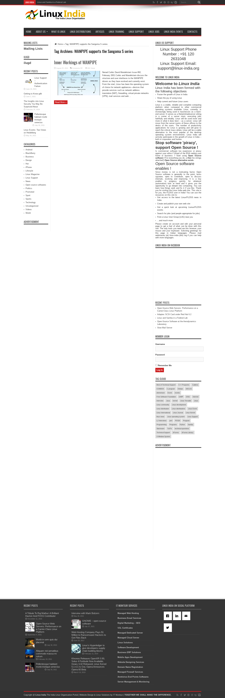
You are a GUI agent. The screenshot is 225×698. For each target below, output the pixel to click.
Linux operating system (176, 417)
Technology (31, 202)
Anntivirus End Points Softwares (133, 677)
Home (28, 31)
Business (30, 157)
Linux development (179, 405)
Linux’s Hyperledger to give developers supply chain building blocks (93, 648)
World (28, 213)
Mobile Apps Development (130, 657)
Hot (27, 164)
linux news (160, 417)
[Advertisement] (145, 17)
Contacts (192, 31)
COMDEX (160, 389)
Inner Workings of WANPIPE (75, 62)
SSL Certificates (125, 628)
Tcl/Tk (169, 428)
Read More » (60, 102)
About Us (40, 31)
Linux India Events (173, 31)
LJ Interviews (162, 420)
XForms (176, 432)
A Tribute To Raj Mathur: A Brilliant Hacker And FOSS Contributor (42, 614)
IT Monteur (118, 695)
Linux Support (136, 31)
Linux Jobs (153, 31)
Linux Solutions (125, 642)
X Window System (163, 436)
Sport (28, 195)
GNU (188, 397)
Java (168, 401)
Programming (162, 424)
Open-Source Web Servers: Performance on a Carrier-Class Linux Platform (48, 627)
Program (186, 420)
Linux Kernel (190, 413)
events (177, 393)
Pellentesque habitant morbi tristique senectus (48, 665)
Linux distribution (163, 409)
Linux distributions (178, 409)
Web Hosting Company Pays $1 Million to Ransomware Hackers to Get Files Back (88, 635)
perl (170, 420)
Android (29, 150)
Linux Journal (178, 413)
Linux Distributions (80, 31)
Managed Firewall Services (130, 672)
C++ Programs (183, 385)
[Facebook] (168, 616)
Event (170, 393)
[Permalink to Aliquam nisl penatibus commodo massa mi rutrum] (29, 658)
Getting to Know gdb (33, 94)
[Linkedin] (177, 616)
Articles (100, 31)
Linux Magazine (32, 174)
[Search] (199, 2)
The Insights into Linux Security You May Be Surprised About (34, 104)
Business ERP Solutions (129, 652)
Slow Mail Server (164, 328)
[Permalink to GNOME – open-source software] (76, 628)
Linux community (163, 405)
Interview (160, 401)
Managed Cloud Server (128, 638)
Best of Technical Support (166, 385)
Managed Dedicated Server (130, 633)
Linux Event (192, 409)
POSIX (177, 420)
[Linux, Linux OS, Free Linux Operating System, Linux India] (54, 17)
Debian (180, 389)
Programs (173, 424)
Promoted (30, 192)
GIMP (181, 397)
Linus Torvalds (185, 401)
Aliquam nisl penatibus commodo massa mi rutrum (47, 654)
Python (182, 424)
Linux (196, 401)
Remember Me (164, 365)
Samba (190, 424)
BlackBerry (30, 153)
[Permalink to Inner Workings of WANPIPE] (77, 94)
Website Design (87, 695)
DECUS (189, 389)
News (28, 181)
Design (29, 160)
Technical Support (163, 432)
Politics (29, 188)
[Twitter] (168, 627)
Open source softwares (36, 185)
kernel (175, 401)
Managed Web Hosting (128, 613)
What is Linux (58, 31)
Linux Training (116, 31)
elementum (161, 393)
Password (160, 355)
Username (160, 344)
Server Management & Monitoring (133, 682)
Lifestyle (29, 171)
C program (171, 389)
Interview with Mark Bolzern (85, 613)
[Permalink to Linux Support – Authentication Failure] (28, 85)
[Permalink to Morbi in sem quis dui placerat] (29, 647)
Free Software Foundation (166, 397)
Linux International (163, 413)
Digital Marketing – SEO (129, 623)
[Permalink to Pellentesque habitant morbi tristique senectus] (28, 121)
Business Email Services (129, 618)
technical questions (182, 428)
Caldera (195, 385)
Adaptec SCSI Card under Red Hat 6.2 (174, 314)
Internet (195, 397)
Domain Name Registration (130, 667)
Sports (28, 199)
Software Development (128, 647)
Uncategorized (32, 206)
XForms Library (187, 432)
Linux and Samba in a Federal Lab (51, 2)
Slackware (160, 428)
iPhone (29, 167)
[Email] (186, 616)
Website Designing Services (131, 662)
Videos (29, 209)
